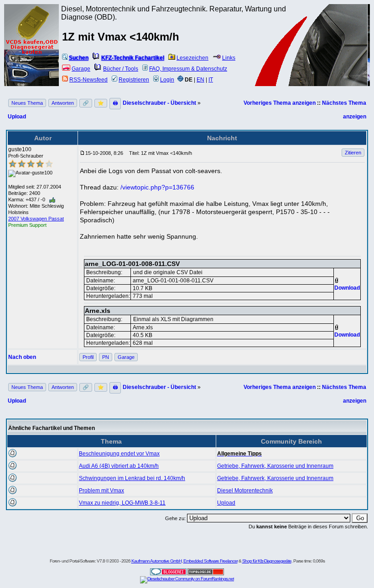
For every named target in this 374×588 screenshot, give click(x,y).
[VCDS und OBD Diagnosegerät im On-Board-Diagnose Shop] (32, 57)
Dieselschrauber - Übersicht (159, 103)
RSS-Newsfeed (88, 80)
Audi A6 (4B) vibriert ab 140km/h (119, 466)
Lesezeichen (192, 58)
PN (105, 357)
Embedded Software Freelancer (210, 560)
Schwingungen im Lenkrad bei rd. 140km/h (132, 478)
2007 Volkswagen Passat (36, 218)
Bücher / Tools (120, 69)
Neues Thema (27, 103)
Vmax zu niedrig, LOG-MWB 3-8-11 (122, 503)
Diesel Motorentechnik (245, 490)
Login (167, 80)
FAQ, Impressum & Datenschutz (188, 69)
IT (210, 80)
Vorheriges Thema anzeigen (280, 103)
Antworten (63, 103)
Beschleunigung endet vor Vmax (119, 453)
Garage (81, 69)
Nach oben (22, 357)
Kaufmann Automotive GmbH (156, 560)
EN (200, 80)
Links (228, 58)
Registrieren (134, 80)
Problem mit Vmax (101, 490)
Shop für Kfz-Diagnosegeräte (266, 560)
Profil (88, 357)
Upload (17, 116)
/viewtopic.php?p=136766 (157, 187)
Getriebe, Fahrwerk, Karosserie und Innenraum (275, 466)
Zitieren (353, 152)
